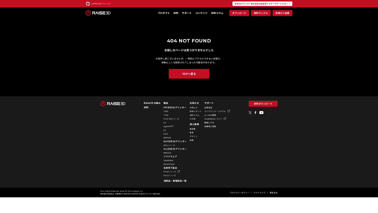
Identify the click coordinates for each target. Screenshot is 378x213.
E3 (165, 122)
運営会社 (274, 192)
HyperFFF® (168, 126)
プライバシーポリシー (239, 192)
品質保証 (208, 107)
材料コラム (217, 13)
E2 (165, 130)
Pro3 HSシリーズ (171, 118)
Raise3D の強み (152, 102)
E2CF (166, 134)
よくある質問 (210, 115)
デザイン (194, 136)
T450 (166, 111)
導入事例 (194, 124)
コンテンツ (201, 13)
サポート (187, 13)
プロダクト (164, 13)
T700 (166, 115)
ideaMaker (168, 160)
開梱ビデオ (209, 122)
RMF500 (167, 137)
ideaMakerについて (213, 118)
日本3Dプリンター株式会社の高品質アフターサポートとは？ (261, 3)
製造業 (193, 129)
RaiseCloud (169, 164)
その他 (193, 118)
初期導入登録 (210, 126)
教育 (192, 132)
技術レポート (195, 111)
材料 (175, 13)
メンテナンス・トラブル (215, 111)
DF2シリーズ (169, 145)
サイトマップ (259, 192)
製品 (166, 102)
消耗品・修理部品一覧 (175, 180)
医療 (192, 140)
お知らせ (194, 102)
